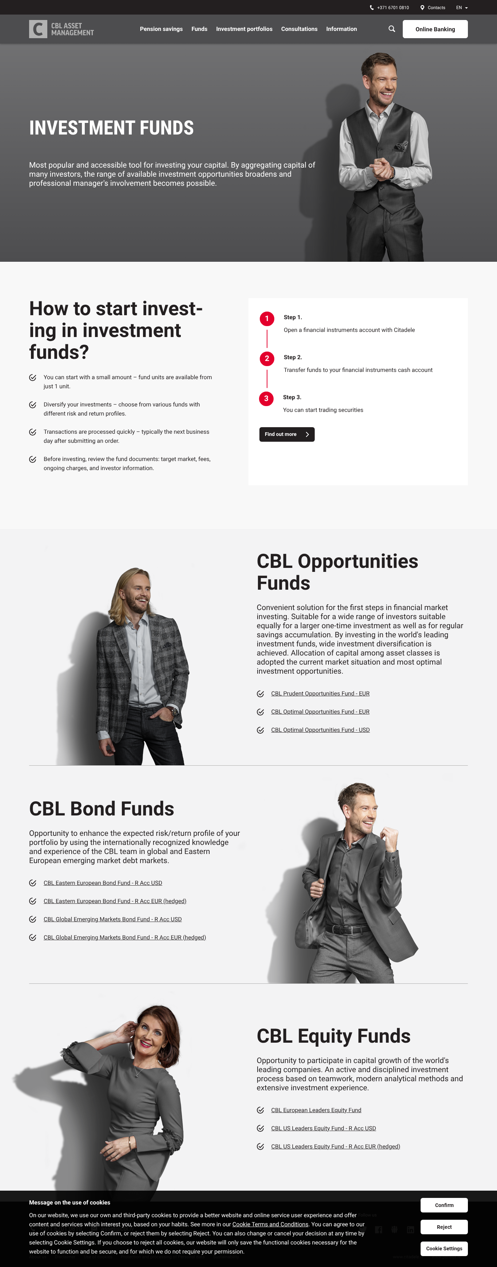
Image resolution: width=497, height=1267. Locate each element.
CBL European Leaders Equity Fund (316, 1110)
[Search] (391, 28)
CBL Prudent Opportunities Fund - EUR (320, 693)
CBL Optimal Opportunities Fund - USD (320, 729)
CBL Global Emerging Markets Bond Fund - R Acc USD (113, 919)
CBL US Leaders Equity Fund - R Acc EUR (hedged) (336, 1146)
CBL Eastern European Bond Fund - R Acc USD (103, 882)
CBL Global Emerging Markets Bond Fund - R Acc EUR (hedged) (125, 937)
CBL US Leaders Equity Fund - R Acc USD (323, 1128)
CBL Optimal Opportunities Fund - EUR (320, 711)
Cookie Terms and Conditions (270, 1224)
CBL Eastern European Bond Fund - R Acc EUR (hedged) (115, 901)
